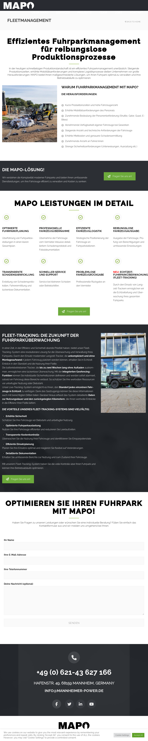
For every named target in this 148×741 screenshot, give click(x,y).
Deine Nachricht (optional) (18, 584)
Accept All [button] (138, 735)
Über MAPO (40, 12)
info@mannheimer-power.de (74, 691)
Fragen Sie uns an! (122, 176)
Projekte (84, 12)
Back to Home (133, 22)
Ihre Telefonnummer (15, 569)
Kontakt (136, 12)
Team (103, 12)
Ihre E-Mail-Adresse (15, 554)
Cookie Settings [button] (122, 735)
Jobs (118, 12)
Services (63, 12)
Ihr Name (9, 540)
